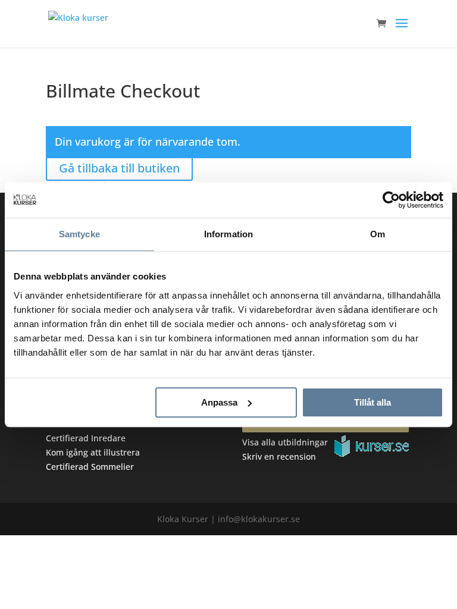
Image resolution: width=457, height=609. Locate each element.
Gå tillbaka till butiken (119, 168)
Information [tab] (228, 234)
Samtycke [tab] (79, 234)
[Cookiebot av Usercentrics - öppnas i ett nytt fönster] (391, 200)
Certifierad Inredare (86, 438)
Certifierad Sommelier (90, 466)
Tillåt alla (372, 402)
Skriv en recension (279, 456)
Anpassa (219, 402)
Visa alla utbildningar (285, 442)
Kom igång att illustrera (93, 452)
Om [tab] (377, 234)
